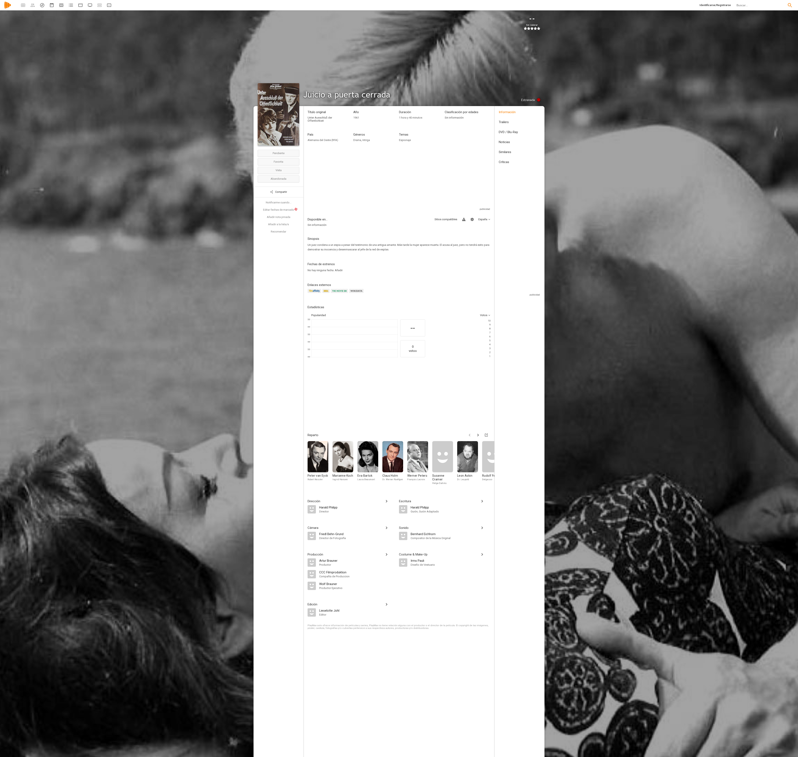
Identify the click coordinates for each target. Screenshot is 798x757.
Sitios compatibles (446, 219)
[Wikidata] (357, 293)
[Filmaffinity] (315, 293)
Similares (505, 152)
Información (507, 112)
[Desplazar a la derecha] (478, 435)
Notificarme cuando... (278, 202)
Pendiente (278, 153)
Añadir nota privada (278, 217)
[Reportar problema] (464, 219)
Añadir (339, 270)
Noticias (504, 142)
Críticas (504, 162)
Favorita (278, 161)
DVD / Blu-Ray (508, 132)
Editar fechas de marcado (280, 209)
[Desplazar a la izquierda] (470, 435)
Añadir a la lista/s (278, 224)
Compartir (281, 191)
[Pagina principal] (7, 7)
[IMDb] (326, 293)
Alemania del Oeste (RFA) (323, 140)
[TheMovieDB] (340, 293)
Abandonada (278, 178)
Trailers (504, 122)
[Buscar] (790, 5)
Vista (279, 170)
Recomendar (278, 231)
